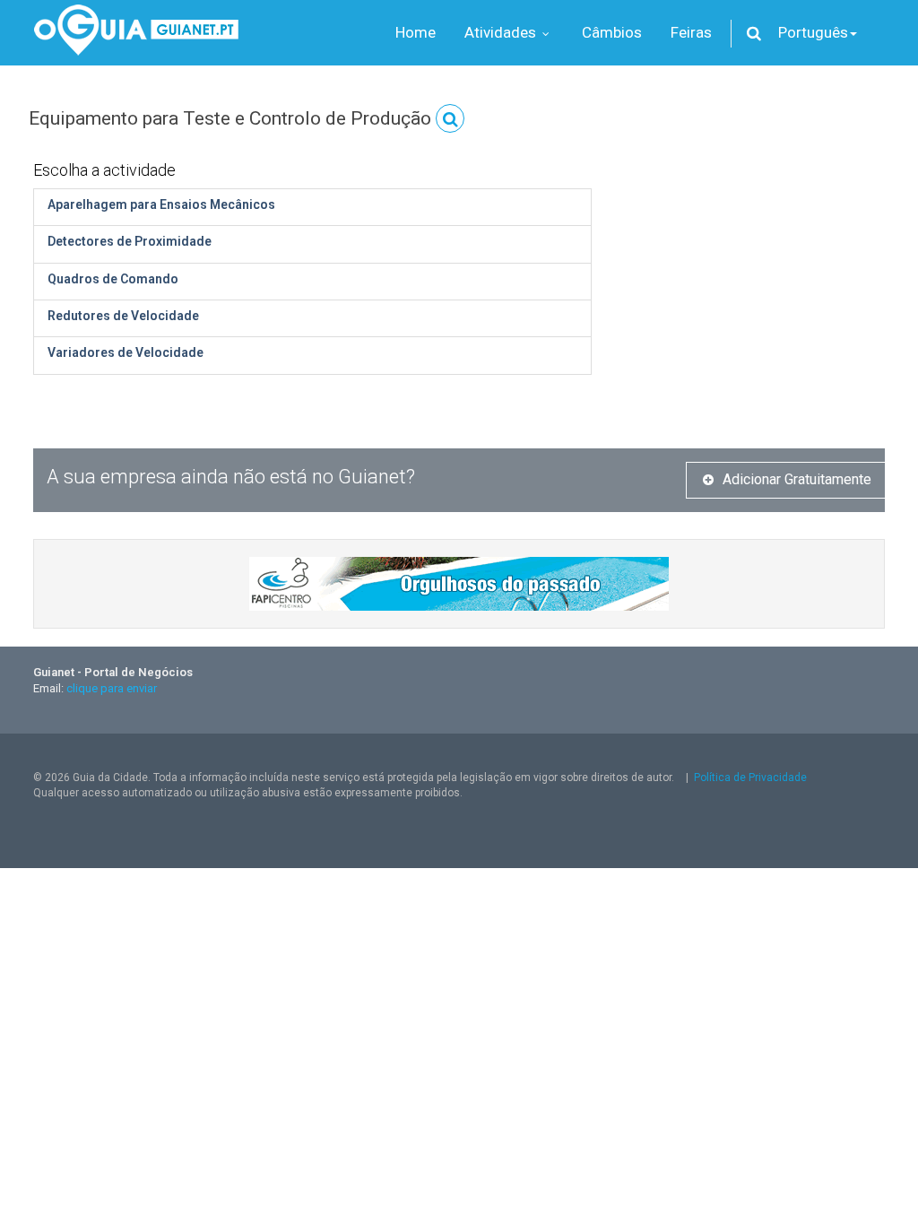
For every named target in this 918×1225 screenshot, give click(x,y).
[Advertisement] (752, 264)
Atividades (502, 32)
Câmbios (612, 32)
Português (813, 32)
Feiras (691, 32)
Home (415, 32)
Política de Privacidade (750, 777)
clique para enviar (111, 688)
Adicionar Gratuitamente (797, 479)
